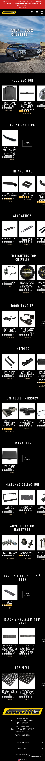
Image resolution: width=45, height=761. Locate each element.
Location (22, 748)
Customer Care (22, 742)
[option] (22, 4)
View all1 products (27, 143)
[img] (7, 108)
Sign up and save (22, 754)
